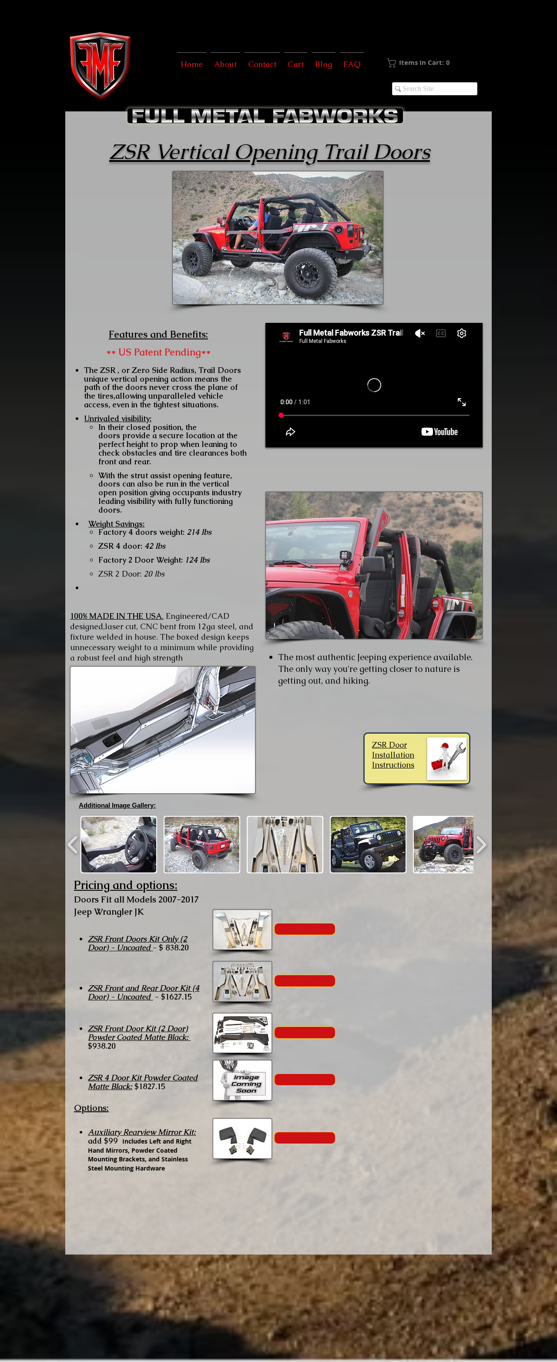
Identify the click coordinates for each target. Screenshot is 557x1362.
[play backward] (73, 845)
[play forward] (481, 845)
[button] (433, 62)
